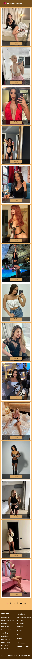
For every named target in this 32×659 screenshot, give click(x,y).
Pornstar (19, 630)
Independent (21, 643)
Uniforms (20, 626)
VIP (18, 635)
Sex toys (20, 620)
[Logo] (14, 3)
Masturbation (21, 614)
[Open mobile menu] (29, 3)
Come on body (6, 630)
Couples (4, 624)
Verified (19, 639)
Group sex (4, 648)
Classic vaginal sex (7, 620)
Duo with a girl (6, 639)
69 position (5, 617)
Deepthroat (5, 636)
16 (25, 603)
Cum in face (5, 627)
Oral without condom (24, 617)
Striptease (20, 623)
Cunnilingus (5, 633)
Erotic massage (6, 642)
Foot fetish (4, 645)
